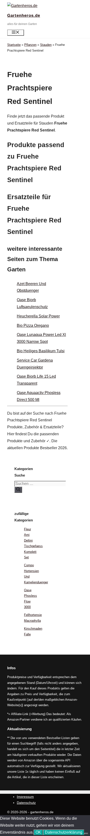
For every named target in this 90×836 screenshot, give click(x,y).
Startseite (14, 45)
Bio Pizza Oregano (33, 325)
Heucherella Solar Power (38, 316)
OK (38, 832)
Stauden (46, 45)
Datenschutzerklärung (63, 832)
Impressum (25, 797)
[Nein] (86, 833)
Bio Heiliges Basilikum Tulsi (41, 351)
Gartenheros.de (23, 15)
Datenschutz (26, 803)
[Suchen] (18, 490)
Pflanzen (30, 45)
